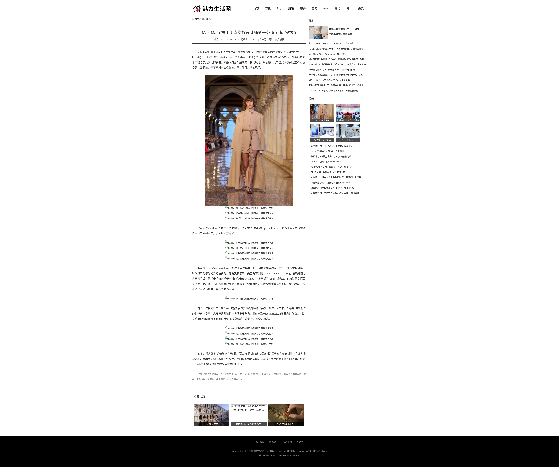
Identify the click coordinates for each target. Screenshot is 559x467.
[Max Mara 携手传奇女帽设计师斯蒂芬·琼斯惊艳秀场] (322, 111)
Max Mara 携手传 (322, 120)
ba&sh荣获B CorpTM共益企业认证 (327, 151)
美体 (326, 8)
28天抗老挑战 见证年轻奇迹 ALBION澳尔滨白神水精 (332, 69)
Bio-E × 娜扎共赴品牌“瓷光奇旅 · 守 (328, 172)
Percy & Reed (347, 140)
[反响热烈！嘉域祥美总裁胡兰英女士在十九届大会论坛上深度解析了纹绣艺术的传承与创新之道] (348, 111)
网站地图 (287, 442)
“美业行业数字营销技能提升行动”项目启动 (331, 167)
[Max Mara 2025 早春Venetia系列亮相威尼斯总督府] (211, 415)
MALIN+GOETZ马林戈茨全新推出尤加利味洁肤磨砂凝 (333, 90)
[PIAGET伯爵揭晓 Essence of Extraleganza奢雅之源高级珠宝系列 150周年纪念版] (286, 415)
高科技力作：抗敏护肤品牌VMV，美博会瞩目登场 (335, 193)
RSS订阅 (301, 442)
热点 (338, 8)
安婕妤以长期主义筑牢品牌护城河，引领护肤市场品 (336, 177)
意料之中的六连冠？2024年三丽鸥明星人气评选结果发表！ (335, 43)
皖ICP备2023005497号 (289, 455)
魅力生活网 (198, 19)
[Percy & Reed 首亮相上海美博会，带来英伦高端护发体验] (348, 131)
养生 (349, 8)
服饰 (291, 8)
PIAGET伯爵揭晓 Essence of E (326, 161)
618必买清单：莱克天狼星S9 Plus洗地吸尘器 (329, 80)
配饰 (303, 8)
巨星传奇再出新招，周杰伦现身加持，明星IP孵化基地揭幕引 (336, 85)
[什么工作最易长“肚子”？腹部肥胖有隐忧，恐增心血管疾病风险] (318, 32)
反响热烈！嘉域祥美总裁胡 (347, 120)
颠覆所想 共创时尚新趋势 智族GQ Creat (330, 182)
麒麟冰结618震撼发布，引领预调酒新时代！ (332, 156)
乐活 (361, 8)
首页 (256, 8)
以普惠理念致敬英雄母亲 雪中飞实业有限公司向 (334, 188)
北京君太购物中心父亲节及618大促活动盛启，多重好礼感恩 (336, 49)
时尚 (279, 8)
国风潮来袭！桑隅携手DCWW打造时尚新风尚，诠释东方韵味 (336, 59)
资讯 (268, 8)
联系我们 (273, 442)
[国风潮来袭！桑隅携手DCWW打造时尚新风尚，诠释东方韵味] (249, 415)
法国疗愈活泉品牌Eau (322, 140)
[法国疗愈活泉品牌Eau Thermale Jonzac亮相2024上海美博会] (322, 131)
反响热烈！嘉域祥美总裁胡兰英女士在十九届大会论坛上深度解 (337, 64)
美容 (314, 8)
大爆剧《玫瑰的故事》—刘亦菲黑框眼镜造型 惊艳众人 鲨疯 (336, 75)
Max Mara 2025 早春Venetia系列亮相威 (327, 54)
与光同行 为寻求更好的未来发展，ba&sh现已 (333, 146)
